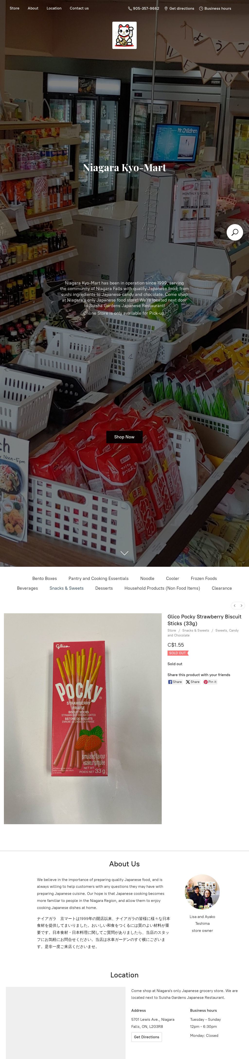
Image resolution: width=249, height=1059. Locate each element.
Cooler (172, 578)
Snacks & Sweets (67, 588)
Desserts (104, 588)
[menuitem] (234, 605)
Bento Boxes (44, 578)
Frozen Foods (204, 578)
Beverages (27, 588)
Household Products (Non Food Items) (162, 588)
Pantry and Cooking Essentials (99, 578)
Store (14, 8)
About (33, 8)
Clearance (222, 588)
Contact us (79, 8)
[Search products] (235, 232)
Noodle (147, 578)
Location (54, 8)
